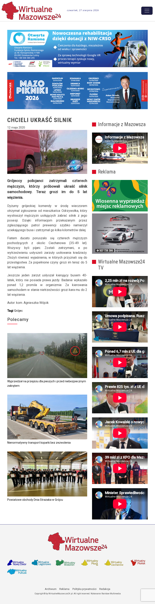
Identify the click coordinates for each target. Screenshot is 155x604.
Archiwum (51, 588)
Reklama (64, 588)
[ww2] (120, 195)
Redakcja (104, 588)
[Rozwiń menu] (147, 11)
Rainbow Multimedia (111, 594)
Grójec (18, 310)
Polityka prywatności (84, 588)
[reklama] (120, 233)
